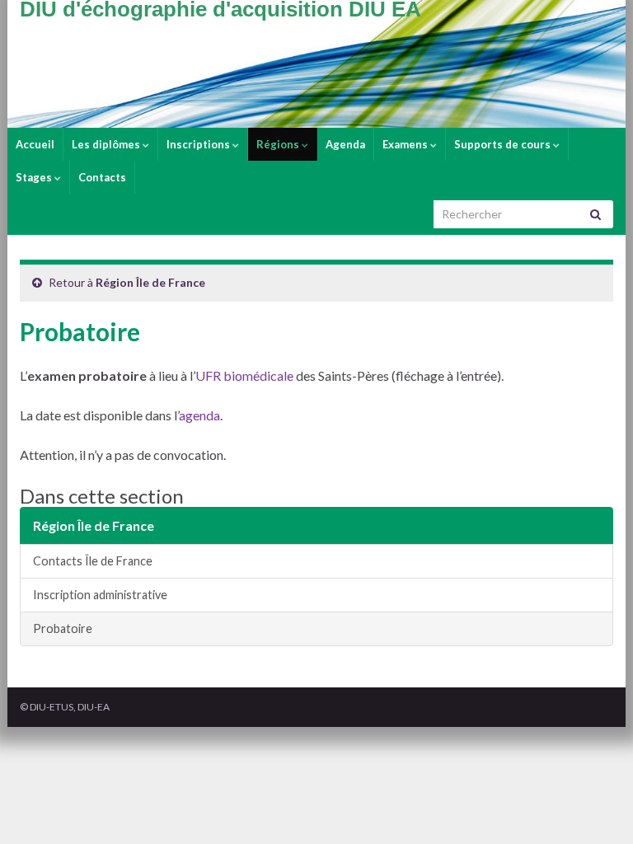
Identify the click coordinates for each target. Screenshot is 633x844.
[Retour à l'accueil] (316, 64)
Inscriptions (199, 144)
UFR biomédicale (244, 375)
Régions (279, 144)
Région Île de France (150, 282)
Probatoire (62, 628)
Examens (406, 144)
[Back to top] (596, 807)
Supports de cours (503, 144)
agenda (199, 415)
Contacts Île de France (92, 561)
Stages (35, 177)
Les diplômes (107, 144)
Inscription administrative (100, 595)
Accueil (35, 144)
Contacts (102, 177)
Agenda (345, 144)
